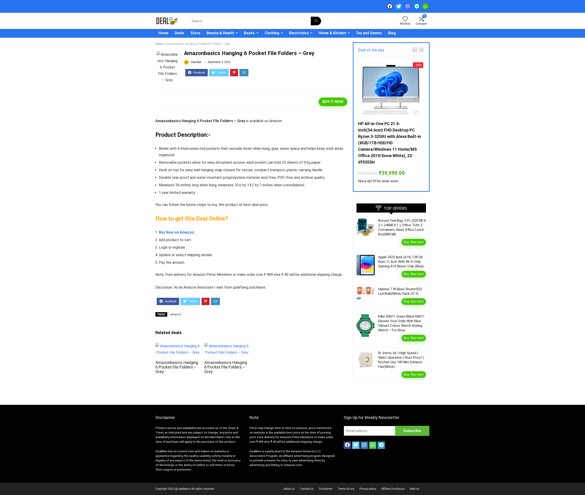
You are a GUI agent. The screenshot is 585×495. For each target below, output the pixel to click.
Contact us (307, 488)
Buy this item (414, 242)
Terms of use (346, 488)
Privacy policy (367, 488)
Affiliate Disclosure (393, 488)
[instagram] (407, 6)
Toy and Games (369, 33)
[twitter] (398, 6)
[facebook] (389, 6)
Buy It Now (332, 102)
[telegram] (416, 6)
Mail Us (414, 488)
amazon (175, 314)
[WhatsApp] (425, 6)
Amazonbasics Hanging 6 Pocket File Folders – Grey (176, 367)
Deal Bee (195, 62)
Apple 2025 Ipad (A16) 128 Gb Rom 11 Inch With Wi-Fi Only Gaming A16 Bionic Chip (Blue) (401, 261)
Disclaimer (325, 488)
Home (163, 33)
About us (289, 488)
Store (195, 33)
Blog (392, 33)
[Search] (316, 21)
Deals (179, 33)
